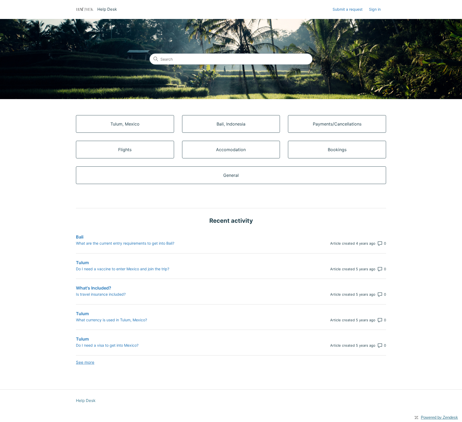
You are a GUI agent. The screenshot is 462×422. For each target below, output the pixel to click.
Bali (79, 237)
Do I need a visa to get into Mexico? (107, 345)
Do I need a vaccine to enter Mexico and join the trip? (122, 269)
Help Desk (85, 400)
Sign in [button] (375, 9)
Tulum (82, 262)
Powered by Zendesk (439, 417)
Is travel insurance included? (101, 294)
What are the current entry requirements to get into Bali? (125, 243)
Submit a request (348, 9)
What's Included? (93, 288)
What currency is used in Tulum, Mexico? (111, 320)
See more (85, 362)
